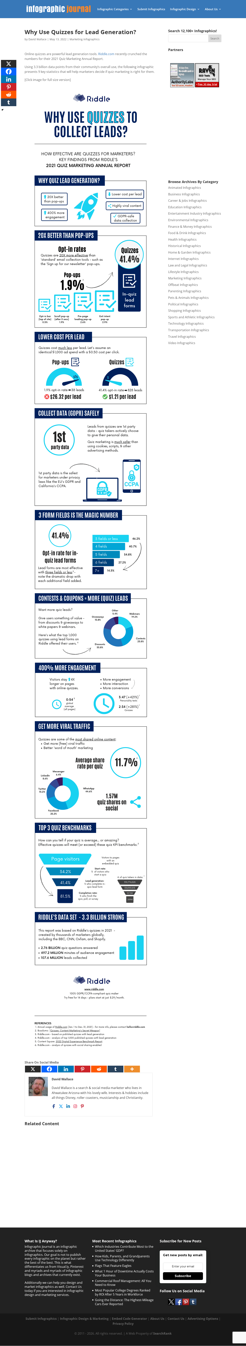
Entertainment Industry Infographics (194, 213)
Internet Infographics (183, 259)
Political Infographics (183, 304)
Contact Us (176, 1319)
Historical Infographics (184, 246)
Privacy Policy (123, 1324)
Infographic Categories (113, 9)
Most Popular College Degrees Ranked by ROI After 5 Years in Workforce (122, 1292)
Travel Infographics (182, 336)
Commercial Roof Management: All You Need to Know (123, 1283)
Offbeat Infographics (183, 285)
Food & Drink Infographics (187, 233)
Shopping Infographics (184, 310)
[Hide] (2, 109)
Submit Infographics (151, 9)
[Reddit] (99, 1069)
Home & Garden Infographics (189, 252)
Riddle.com (106, 54)
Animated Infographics (184, 188)
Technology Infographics (186, 323)
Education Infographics (185, 207)
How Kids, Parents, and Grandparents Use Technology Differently (122, 1258)
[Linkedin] (66, 1069)
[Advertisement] (90, 1167)
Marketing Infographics (85, 39)
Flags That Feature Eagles (113, 1266)
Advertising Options (203, 1319)
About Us (211, 9)
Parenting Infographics (184, 291)
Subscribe (183, 1276)
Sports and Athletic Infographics (191, 317)
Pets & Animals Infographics (188, 298)
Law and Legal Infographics (187, 265)
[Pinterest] (82, 1069)
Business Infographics (184, 194)
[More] (132, 1069)
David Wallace (37, 39)
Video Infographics (181, 343)
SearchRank (162, 1333)
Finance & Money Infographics (190, 226)
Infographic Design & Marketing (84, 1319)
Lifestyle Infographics (183, 272)
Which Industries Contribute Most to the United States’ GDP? (124, 1248)
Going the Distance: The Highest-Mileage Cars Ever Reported (124, 1302)
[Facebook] (49, 1069)
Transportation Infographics (188, 330)
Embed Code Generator (129, 1319)
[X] (33, 1069)
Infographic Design (183, 9)
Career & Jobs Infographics (187, 200)
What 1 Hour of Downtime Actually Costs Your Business (124, 1273)
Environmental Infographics (188, 220)
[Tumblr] (115, 1069)
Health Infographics (182, 239)
